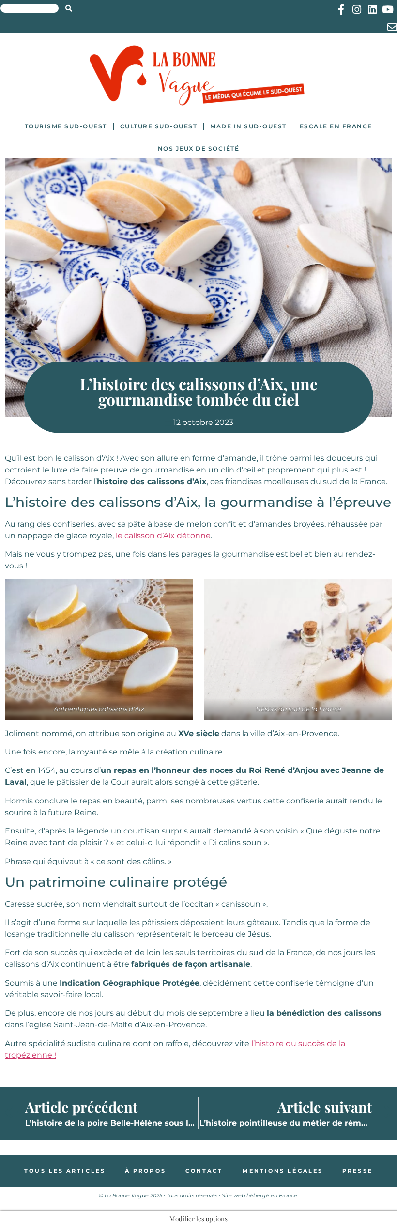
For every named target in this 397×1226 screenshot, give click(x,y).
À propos (145, 1170)
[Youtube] (387, 9)
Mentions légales (283, 1170)
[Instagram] (356, 9)
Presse (357, 1170)
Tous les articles (65, 1170)
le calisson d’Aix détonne (163, 535)
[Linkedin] (372, 9)
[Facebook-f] (341, 9)
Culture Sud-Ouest (159, 126)
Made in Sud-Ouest (248, 126)
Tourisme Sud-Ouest (66, 126)
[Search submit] (68, 8)
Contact (204, 1170)
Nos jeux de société (199, 148)
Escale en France (336, 126)
